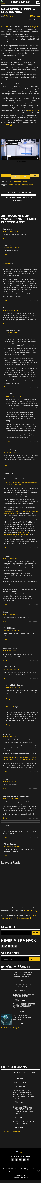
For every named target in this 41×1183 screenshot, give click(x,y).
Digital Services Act (18, 1173)
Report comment (33, 239)
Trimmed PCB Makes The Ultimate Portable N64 (18, 199)
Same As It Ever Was (21, 1083)
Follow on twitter (5, 946)
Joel (4, 556)
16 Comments (20, 1000)
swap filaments (33, 110)
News (25, 182)
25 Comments (20, 980)
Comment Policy (30, 911)
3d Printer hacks (15, 182)
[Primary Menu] (38, 2)
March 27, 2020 (34, 20)
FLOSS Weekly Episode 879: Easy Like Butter (24, 1122)
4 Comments (19, 1117)
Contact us (15, 946)
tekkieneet (10, 707)
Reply (5, 239)
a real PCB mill (6, 125)
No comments (20, 990)
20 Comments (34, 16)
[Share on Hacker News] (7, 19)
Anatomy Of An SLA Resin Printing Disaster (23, 995)
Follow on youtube (9, 946)
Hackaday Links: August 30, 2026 (24, 1074)
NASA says (5, 27)
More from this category (10, 1028)
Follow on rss (12, 946)
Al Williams (9, 16)
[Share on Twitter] (5, 19)
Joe (4, 826)
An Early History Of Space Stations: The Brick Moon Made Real (24, 1017)
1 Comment (19, 1079)
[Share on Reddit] (10, 19)
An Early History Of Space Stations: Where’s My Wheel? (24, 1006)
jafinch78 (6, 263)
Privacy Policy (35, 1171)
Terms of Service (7, 1173)
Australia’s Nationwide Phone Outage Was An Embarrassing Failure (23, 974)
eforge (10, 185)
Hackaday (20, 2)
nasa (31, 185)
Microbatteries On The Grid (18, 192)
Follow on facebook (2, 946)
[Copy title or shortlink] (13, 19)
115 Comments (20, 1087)
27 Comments (20, 1012)
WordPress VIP (24, 1177)
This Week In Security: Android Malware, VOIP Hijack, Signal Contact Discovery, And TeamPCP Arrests (23, 1110)
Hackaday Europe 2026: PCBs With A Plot (22, 985)
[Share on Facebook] (2, 19)
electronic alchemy (21, 185)
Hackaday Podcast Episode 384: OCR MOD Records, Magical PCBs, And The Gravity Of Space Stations (23, 1094)
